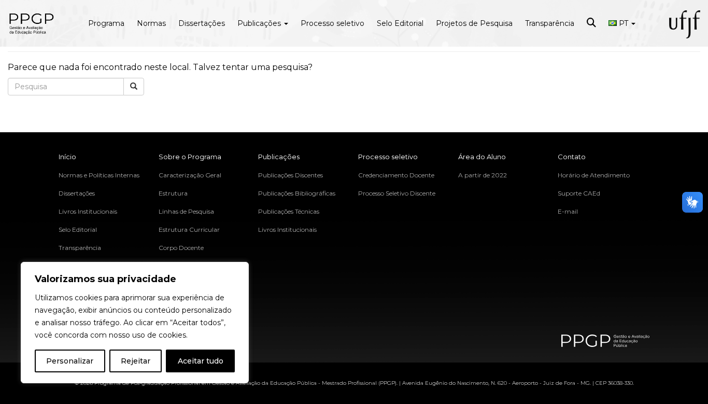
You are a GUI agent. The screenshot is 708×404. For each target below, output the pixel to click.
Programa (106, 23)
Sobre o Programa (190, 156)
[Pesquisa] (133, 86)
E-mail (568, 211)
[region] (135, 322)
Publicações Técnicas (288, 211)
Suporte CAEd (579, 193)
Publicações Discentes (290, 175)
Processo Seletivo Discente (396, 193)
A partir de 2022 (482, 175)
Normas (151, 23)
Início (67, 156)
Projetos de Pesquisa (474, 23)
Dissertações (201, 23)
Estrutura (173, 193)
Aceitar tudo (200, 361)
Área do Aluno (482, 156)
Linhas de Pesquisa (186, 211)
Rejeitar (135, 361)
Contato (572, 156)
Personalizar (69, 361)
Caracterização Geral (190, 175)
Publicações (260, 23)
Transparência (549, 23)
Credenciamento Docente (396, 175)
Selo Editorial (400, 23)
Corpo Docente (181, 248)
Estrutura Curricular (189, 229)
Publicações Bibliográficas (296, 193)
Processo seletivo (332, 23)
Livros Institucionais (88, 211)
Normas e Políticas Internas (99, 175)
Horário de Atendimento (594, 175)
